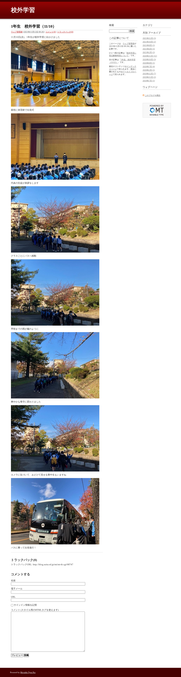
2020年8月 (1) (149, 63)
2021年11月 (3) (149, 38)
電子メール (16, 588)
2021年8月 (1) (149, 45)
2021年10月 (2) (149, 42)
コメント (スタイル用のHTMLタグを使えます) (35, 610)
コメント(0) (51, 32)
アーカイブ (154, 32)
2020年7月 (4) (149, 66)
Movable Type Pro (28, 672)
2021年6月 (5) (149, 49)
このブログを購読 (152, 95)
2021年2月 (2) (149, 52)
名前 (13, 580)
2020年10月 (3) (149, 59)
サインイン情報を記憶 (25, 605)
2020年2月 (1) (149, 70)
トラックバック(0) (65, 32)
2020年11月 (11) (150, 56)
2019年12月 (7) (149, 74)
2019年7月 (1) (149, 81)
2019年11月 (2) (149, 77)
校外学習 (23, 10)
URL (13, 596)
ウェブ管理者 (17, 32)
